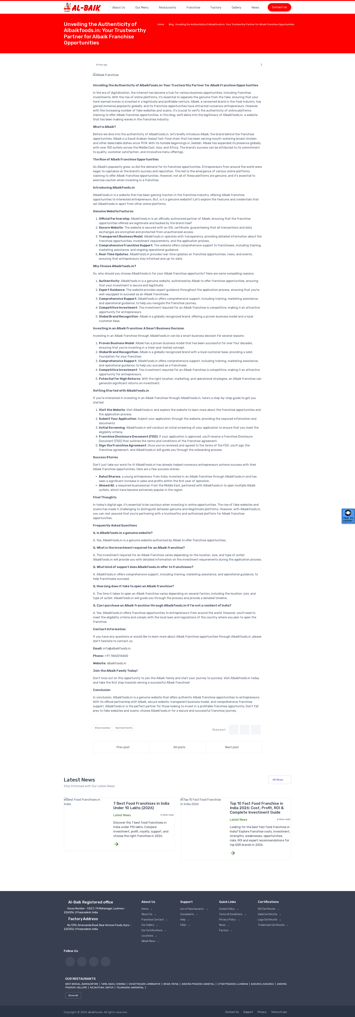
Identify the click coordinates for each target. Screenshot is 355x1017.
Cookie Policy (229, 908)
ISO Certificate (269, 908)
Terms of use (279, 1012)
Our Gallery (149, 925)
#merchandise (102, 728)
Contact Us (279, 7)
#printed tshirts (124, 728)
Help (185, 919)
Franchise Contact (154, 919)
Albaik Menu (150, 941)
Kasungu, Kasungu (263, 984)
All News (278, 779)
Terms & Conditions (232, 914)
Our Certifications (154, 930)
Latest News (122, 815)
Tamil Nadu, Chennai (113, 984)
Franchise (193, 7)
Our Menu (142, 7)
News (255, 7)
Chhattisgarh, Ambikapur (145, 984)
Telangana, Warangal (130, 987)
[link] (70, 961)
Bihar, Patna (171, 984)
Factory (216, 7)
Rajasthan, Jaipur (102, 987)
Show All (73, 995)
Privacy (262, 1012)
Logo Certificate (269, 919)
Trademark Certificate (273, 925)
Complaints (189, 914)
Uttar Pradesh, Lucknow (233, 984)
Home (161, 24)
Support (248, 1012)
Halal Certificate (269, 914)
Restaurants (167, 7)
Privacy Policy (229, 919)
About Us (118, 7)
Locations (149, 935)
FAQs (185, 925)
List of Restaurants (194, 908)
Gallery (236, 7)
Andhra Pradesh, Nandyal (198, 984)
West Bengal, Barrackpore (82, 984)
